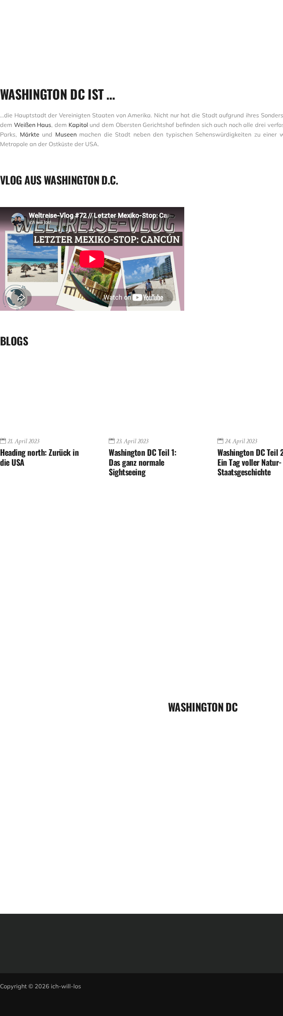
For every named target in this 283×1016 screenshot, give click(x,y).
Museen (66, 134)
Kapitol (78, 124)
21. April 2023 (23, 441)
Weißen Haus (33, 124)
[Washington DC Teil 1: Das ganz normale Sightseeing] (148, 398)
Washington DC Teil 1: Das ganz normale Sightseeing (143, 462)
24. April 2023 (241, 441)
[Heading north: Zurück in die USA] (39, 398)
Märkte (31, 134)
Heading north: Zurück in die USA (39, 457)
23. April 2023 (132, 441)
